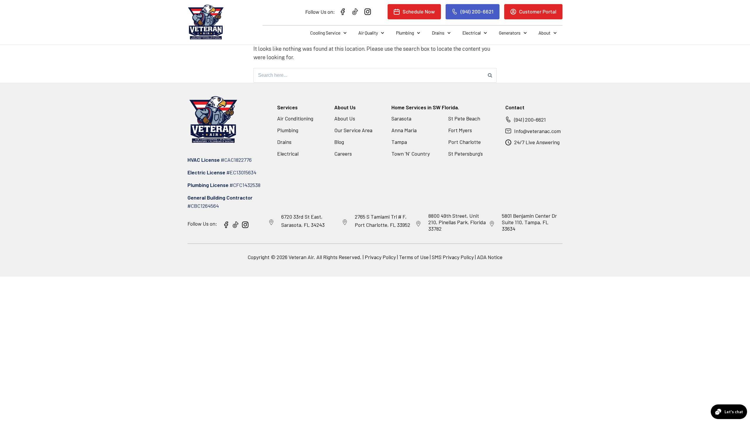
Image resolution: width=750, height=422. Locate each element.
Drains (438, 32)
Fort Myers (460, 130)
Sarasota (401, 118)
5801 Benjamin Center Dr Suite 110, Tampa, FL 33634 (529, 222)
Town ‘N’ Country (410, 153)
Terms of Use (414, 257)
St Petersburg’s (465, 153)
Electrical (471, 32)
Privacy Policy (380, 257)
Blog (339, 142)
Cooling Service (325, 32)
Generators (510, 32)
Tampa (399, 142)
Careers (343, 153)
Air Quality (368, 32)
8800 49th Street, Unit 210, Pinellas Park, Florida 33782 (457, 222)
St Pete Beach (464, 118)
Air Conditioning (295, 118)
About (544, 32)
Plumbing (405, 32)
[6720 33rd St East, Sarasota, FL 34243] (271, 222)
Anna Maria (404, 130)
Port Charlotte (464, 142)
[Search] (490, 75)
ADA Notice (489, 257)
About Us (344, 118)
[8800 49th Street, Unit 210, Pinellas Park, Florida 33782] (418, 224)
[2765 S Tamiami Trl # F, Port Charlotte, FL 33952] (345, 222)
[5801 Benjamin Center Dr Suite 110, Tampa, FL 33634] (492, 224)
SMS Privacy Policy (453, 257)
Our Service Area (353, 130)
